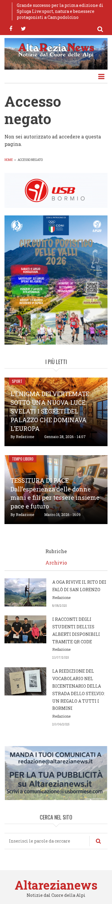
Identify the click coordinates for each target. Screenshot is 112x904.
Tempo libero (22, 459)
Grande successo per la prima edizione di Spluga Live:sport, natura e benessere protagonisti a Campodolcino (60, 11)
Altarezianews (56, 885)
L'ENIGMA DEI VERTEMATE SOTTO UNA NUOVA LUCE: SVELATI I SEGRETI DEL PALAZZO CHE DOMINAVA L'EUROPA (49, 411)
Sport (17, 381)
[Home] (56, 49)
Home (8, 160)
